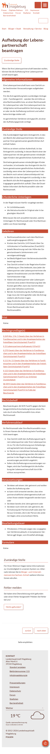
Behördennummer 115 (20, 671)
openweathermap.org (19, 722)
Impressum (34, 10)
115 (26, 10)
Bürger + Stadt (14, 28)
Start (4, 28)
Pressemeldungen (17, 683)
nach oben (41, 630)
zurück (28, 630)
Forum (18, 13)
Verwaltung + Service (32, 28)
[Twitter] (35, 642)
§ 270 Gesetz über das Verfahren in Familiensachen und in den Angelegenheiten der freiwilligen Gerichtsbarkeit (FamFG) (24, 353)
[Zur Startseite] (14, 5)
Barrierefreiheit (9, 15)
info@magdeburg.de (18, 675)
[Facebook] (38, 642)
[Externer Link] (15, 19)
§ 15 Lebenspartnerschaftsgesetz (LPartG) (21, 346)
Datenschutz (8, 13)
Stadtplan (27, 13)
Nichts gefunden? (13, 607)
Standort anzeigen (18, 667)
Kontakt (36, 13)
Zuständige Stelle (11, 60)
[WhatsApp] (45, 642)
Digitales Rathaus (16, 10)
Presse (4, 10)
